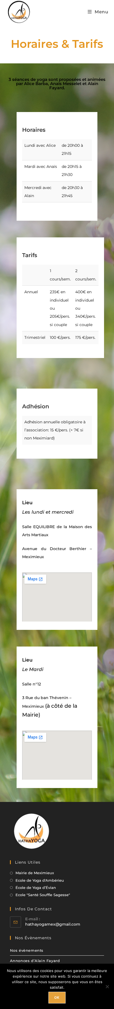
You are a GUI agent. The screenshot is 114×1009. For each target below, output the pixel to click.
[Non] (107, 986)
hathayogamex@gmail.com (52, 924)
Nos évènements (26, 950)
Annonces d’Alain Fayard (35, 960)
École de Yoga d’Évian (35, 887)
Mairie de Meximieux (34, 873)
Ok (56, 997)
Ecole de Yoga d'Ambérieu (39, 880)
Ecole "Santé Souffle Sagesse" (42, 895)
